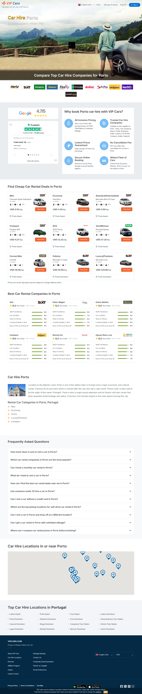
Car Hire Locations (14, 657)
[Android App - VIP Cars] (79, 687)
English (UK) (86, 5)
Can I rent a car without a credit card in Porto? (34, 499)
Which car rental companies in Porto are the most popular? (41, 459)
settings (98, 692)
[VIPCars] (9, 23)
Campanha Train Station (79, 624)
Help (122, 5)
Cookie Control (13, 674)
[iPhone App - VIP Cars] (94, 687)
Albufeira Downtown (48, 619)
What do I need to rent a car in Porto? (30, 475)
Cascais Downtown (17, 624)
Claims (10, 670)
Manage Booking (110, 5)
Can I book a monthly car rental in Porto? (32, 467)
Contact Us (37, 657)
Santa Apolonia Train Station (112, 619)
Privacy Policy (13, 685)
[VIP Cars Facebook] (121, 687)
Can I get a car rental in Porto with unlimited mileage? (38, 522)
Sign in (135, 5)
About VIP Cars (13, 653)
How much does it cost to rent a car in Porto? (34, 452)
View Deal (40, 209)
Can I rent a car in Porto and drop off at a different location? (41, 514)
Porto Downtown (16, 619)
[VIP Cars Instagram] (133, 687)
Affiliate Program (14, 666)
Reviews (11, 662)
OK (106, 692)
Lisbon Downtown (108, 614)
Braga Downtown (47, 624)
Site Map (40, 685)
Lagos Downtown (16, 629)
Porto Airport (45, 614)
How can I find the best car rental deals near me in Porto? (40, 483)
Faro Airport (74, 614)
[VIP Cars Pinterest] (129, 687)
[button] (108, 557)
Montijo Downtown (47, 629)
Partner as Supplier (40, 666)
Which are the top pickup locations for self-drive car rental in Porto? (46, 507)
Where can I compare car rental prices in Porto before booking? (43, 530)
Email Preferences (40, 670)
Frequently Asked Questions (43, 662)
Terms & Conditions (27, 685)
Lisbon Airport (15, 614)
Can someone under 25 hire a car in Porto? (33, 491)
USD (98, 5)
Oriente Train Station (109, 624)
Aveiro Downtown (108, 629)
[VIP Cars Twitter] (125, 687)
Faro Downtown (76, 619)
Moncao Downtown (77, 629)
